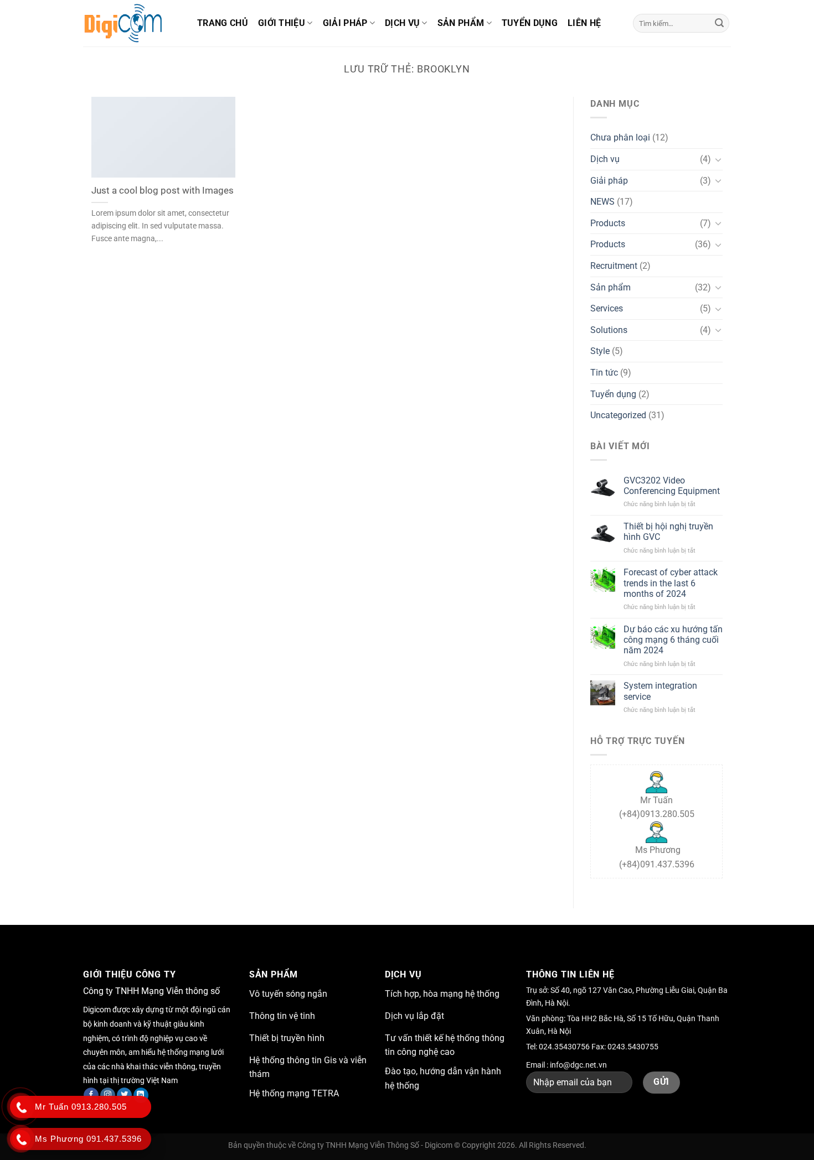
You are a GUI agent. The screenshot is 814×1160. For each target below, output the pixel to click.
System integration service (660, 690)
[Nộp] (719, 23)
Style (600, 351)
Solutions (608, 330)
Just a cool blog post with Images (162, 190)
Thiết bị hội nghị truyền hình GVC (668, 531)
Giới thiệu (281, 23)
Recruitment (613, 266)
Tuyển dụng (530, 23)
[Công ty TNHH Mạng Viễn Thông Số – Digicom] (132, 23)
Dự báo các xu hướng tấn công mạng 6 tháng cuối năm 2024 (673, 640)
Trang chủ (222, 23)
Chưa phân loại (620, 137)
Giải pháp (345, 23)
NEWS (602, 201)
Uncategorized (618, 415)
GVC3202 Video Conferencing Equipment (672, 485)
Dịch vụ (402, 23)
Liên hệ (584, 23)
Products (607, 223)
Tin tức (604, 372)
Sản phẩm (461, 23)
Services (606, 308)
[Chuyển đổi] (718, 159)
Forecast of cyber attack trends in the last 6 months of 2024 (671, 583)
